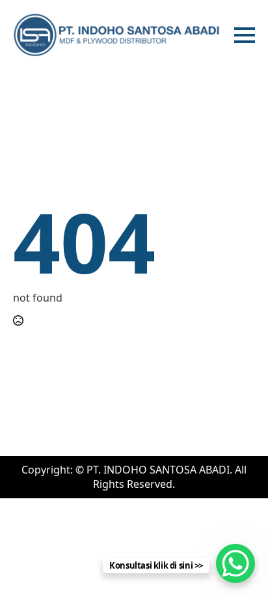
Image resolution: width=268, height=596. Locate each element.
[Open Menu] (244, 35)
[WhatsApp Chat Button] (235, 563)
